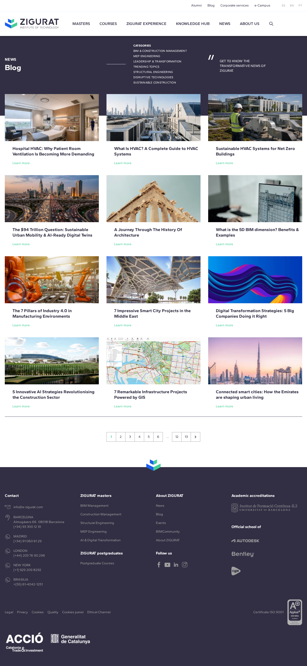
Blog (211, 5)
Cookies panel (72, 612)
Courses (108, 23)
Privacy (22, 612)
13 (186, 437)
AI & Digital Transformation (100, 540)
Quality (52, 612)
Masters (81, 23)
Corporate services (234, 5)
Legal (9, 612)
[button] (271, 23)
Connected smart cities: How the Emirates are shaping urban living (257, 394)
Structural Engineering (153, 72)
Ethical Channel (99, 612)
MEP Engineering (146, 56)
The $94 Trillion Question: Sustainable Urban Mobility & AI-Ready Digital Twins (52, 232)
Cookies (38, 612)
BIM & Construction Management (160, 51)
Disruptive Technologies (153, 77)
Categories (142, 45)
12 (176, 437)
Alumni (196, 5)
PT (300, 5)
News (160, 506)
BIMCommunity (168, 531)
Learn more (21, 163)
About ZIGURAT (168, 540)
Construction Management (100, 514)
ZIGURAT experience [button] (146, 23)
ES (283, 5)
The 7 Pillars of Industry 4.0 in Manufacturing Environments (42, 313)
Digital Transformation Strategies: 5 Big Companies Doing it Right (255, 313)
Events (161, 523)
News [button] (224, 23)
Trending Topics (146, 66)
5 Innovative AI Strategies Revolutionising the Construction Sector (53, 394)
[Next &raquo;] (195, 437)
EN (292, 5)
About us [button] (249, 23)
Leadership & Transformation (157, 61)
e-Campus (262, 5)
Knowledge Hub (193, 23)
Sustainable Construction (154, 82)
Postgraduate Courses (97, 563)
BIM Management (94, 506)
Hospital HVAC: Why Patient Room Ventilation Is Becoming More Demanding (53, 151)
